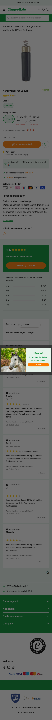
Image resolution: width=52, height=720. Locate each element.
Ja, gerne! (38, 365)
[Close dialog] (49, 349)
